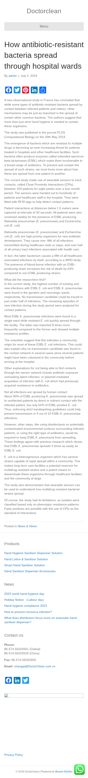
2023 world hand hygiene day (24, 593)
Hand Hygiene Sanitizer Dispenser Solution (33, 553)
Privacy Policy (13, 754)
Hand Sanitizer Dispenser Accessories (30, 571)
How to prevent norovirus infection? (28, 612)
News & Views (27, 526)
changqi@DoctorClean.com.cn (34, 666)
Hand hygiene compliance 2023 (25, 605)
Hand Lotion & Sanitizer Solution (26, 559)
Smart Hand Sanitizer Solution (24, 565)
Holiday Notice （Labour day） (25, 599)
